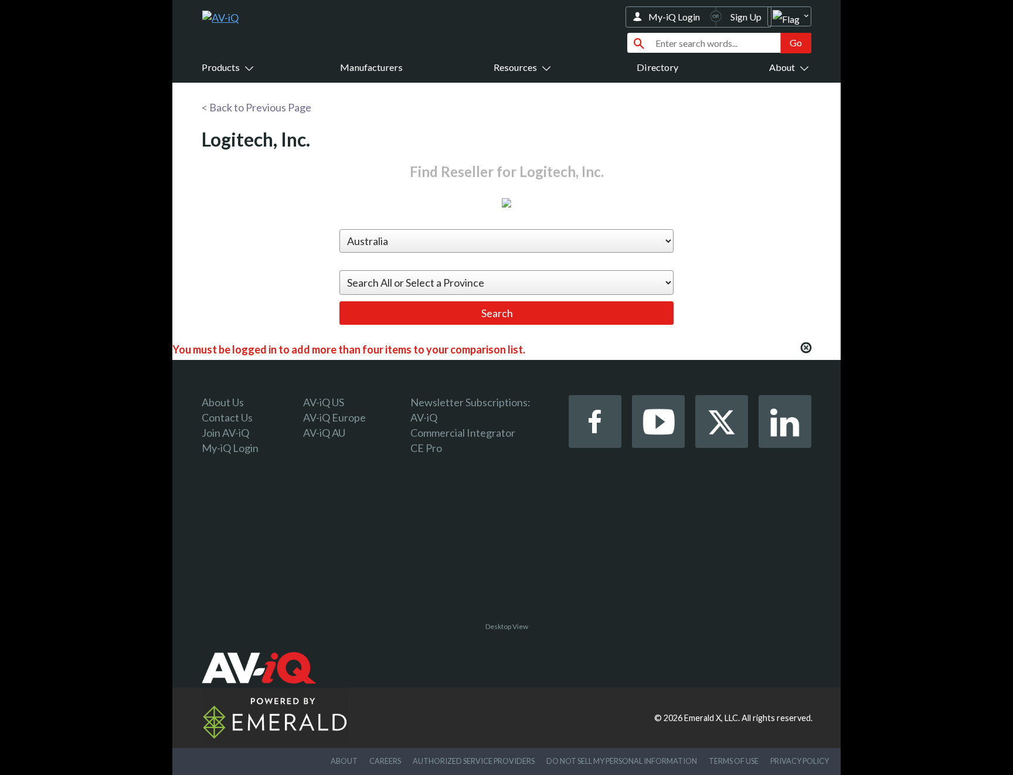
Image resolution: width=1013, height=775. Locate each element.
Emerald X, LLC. (712, 718)
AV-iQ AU (324, 432)
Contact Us (227, 417)
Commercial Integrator (462, 432)
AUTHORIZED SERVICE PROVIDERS (474, 761)
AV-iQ (423, 417)
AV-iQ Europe (334, 417)
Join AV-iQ (225, 432)
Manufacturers (371, 67)
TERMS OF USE (734, 761)
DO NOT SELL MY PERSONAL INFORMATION (621, 761)
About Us (223, 402)
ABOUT (344, 761)
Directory (657, 67)
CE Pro (426, 447)
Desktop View (506, 626)
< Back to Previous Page (256, 107)
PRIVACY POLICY (799, 761)
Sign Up (746, 16)
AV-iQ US (323, 402)
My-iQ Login (674, 16)
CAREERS (385, 761)
